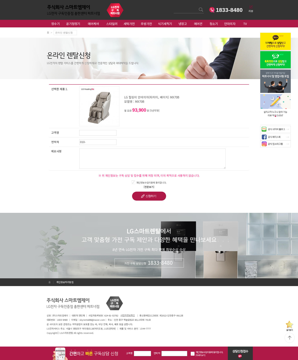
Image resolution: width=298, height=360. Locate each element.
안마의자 (230, 23)
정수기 (55, 23)
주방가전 (146, 23)
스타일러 (111, 23)
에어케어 (93, 23)
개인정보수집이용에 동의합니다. (151, 182)
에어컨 (198, 23)
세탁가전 (129, 23)
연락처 (157, 353)
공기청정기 (73, 23)
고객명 (129, 353)
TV (245, 23)
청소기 (214, 23)
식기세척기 (165, 23)
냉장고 (182, 23)
